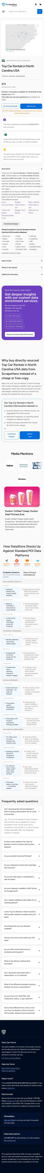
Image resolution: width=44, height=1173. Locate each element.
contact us (11, 1088)
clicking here (11, 1141)
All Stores (12, 76)
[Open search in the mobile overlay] (24, 11)
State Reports (20, 76)
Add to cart (31, 106)
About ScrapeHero (8, 1071)
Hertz (4, 202)
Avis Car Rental (7, 205)
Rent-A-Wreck (34, 202)
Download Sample (10, 106)
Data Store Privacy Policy (11, 1068)
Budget (18, 202)
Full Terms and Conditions (11, 1058)
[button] (3, 11)
